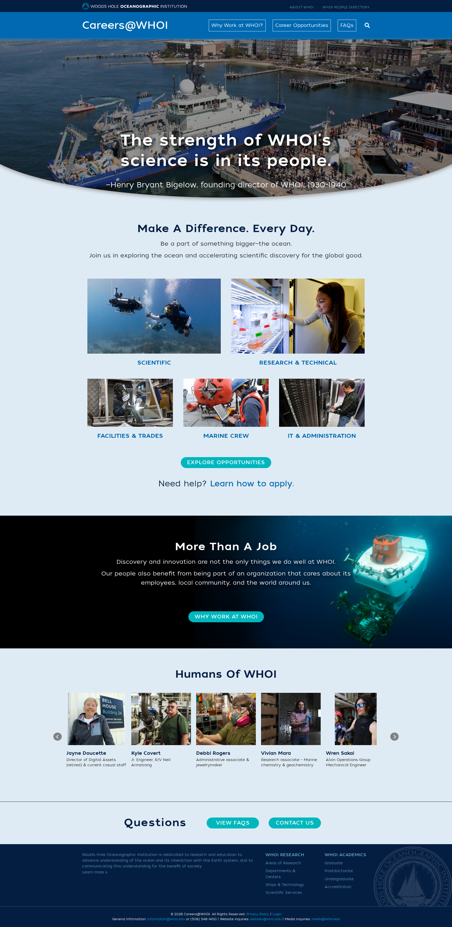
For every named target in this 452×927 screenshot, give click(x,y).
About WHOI (302, 7)
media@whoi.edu (326, 919)
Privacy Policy (257, 914)
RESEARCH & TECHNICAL (298, 363)
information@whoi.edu (166, 919)
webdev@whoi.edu (265, 919)
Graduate (334, 863)
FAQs (347, 25)
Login (277, 914)
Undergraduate (339, 879)
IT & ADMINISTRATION (322, 436)
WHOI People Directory (346, 7)
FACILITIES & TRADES (130, 436)
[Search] (366, 24)
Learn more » (95, 872)
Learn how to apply (251, 484)
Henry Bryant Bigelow (153, 185)
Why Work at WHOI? (237, 25)
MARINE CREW (226, 436)
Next (394, 737)
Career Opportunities (301, 25)
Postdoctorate (339, 870)
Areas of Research (283, 863)
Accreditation (338, 886)
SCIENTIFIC (154, 363)
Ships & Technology (284, 884)
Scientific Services (283, 892)
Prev (57, 737)
